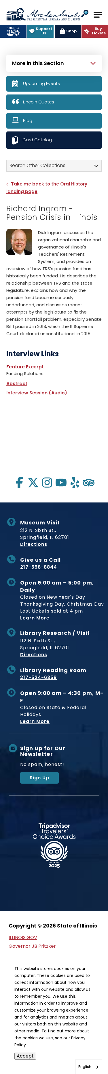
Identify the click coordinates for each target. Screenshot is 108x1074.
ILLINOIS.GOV (23, 937)
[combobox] (88, 1067)
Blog (27, 120)
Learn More (35, 618)
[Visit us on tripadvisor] (88, 482)
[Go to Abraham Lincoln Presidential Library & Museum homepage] (43, 14)
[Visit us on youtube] (61, 482)
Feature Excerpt (25, 366)
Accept (25, 1056)
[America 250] (13, 31)
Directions (33, 544)
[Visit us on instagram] (47, 482)
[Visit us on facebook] (19, 482)
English (84, 1066)
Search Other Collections (37, 165)
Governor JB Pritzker (32, 946)
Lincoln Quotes (38, 102)
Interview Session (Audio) (36, 392)
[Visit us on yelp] (75, 482)
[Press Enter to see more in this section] (54, 62)
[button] (84, 14)
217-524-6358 (38, 677)
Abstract (16, 383)
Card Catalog (37, 140)
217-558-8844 (38, 567)
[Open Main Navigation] (98, 15)
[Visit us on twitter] (33, 482)
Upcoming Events (41, 83)
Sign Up (39, 777)
